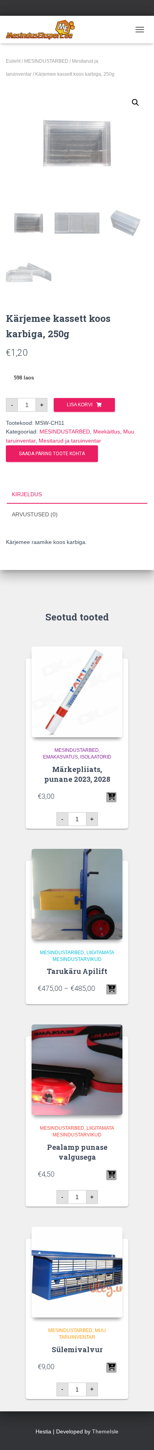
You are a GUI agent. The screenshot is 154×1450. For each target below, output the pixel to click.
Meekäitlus (106, 431)
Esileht (13, 61)
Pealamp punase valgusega (77, 1152)
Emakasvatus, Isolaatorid (77, 757)
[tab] (77, 495)
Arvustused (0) (35, 514)
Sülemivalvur (77, 1349)
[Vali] (111, 989)
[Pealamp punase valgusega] (77, 1069)
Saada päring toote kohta (52, 453)
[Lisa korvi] (111, 797)
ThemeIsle (105, 1431)
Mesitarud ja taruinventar (70, 440)
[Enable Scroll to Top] (138, 1434)
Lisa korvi (79, 404)
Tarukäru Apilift (77, 971)
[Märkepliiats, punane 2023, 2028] (77, 692)
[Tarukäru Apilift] (77, 894)
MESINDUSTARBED (46, 61)
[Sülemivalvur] (77, 1272)
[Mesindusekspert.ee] (43, 29)
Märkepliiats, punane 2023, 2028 (77, 774)
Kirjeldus (27, 494)
